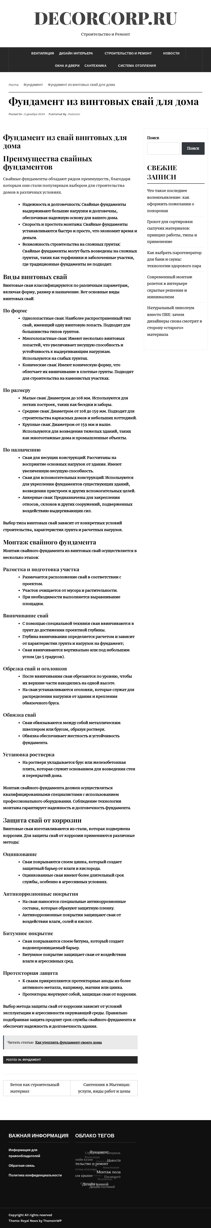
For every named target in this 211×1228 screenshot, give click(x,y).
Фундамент (31, 1060)
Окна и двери (67, 66)
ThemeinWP (52, 1221)
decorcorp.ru (105, 17)
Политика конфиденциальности (35, 1175)
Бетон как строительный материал (34, 1088)
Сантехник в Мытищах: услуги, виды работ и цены (104, 1088)
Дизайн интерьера (76, 53)
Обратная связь (22, 1166)
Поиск (153, 137)
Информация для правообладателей (24, 1153)
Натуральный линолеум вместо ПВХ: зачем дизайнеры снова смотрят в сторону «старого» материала (174, 321)
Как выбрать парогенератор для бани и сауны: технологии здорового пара (174, 259)
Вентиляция (42, 53)
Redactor (74, 114)
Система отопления (137, 66)
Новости (171, 53)
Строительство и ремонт (128, 53)
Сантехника (95, 66)
